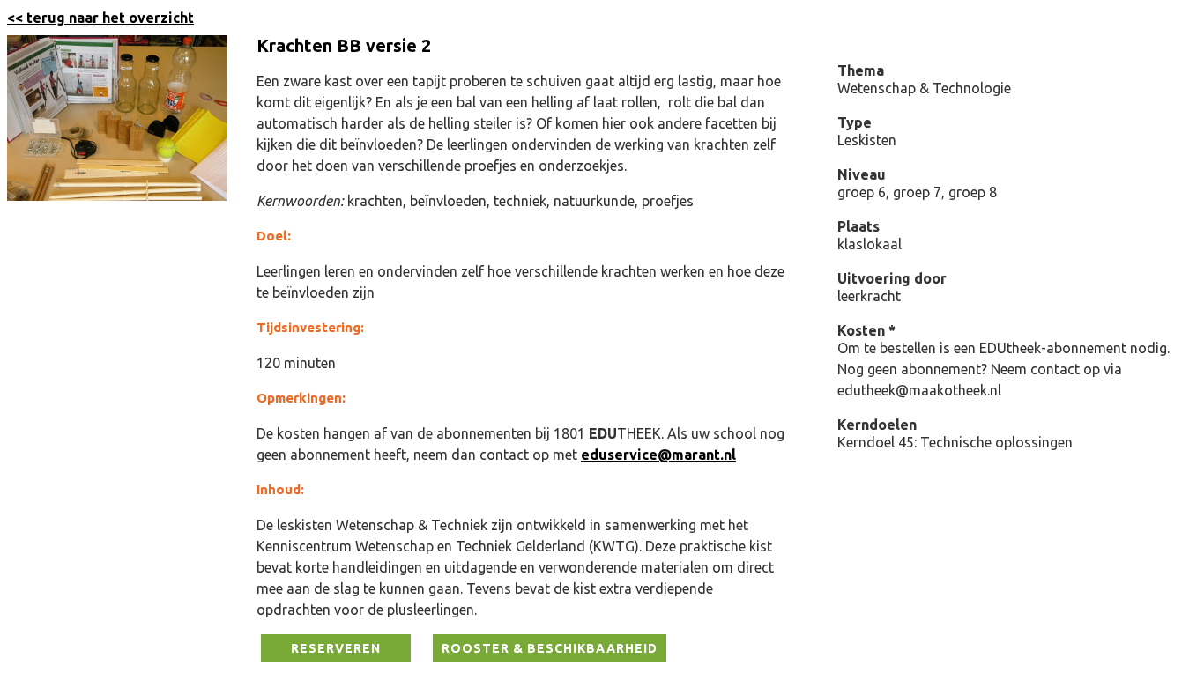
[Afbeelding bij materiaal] (117, 195)
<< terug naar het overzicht (100, 18)
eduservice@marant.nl (658, 454)
